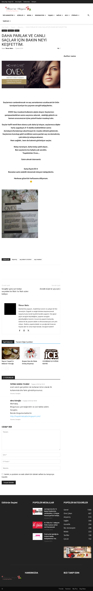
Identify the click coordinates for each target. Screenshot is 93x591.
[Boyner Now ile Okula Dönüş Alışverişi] (31, 353)
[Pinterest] (15, 53)
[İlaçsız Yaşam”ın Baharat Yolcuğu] (10, 353)
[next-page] (7, 368)
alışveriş (14, 259)
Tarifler (6, 21)
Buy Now (82, 589)
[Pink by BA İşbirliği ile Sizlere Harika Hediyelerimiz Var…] (37, 536)
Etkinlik (75, 15)
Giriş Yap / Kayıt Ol (7, 2)
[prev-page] (3, 368)
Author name (70, 56)
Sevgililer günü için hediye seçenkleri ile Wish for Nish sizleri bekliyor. (15, 291)
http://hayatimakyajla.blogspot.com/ (25, 416)
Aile (66, 15)
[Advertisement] (78, 75)
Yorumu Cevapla (15, 393)
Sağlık (58, 15)
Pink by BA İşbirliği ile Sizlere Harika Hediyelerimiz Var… (51, 536)
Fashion (68, 589)
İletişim (34, 2)
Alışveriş (20, 27)
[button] (88, 15)
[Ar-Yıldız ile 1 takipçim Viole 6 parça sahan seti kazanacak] (37, 525)
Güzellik (20, 15)
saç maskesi (38, 259)
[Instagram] (25, 330)
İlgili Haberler (8, 342)
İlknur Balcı (9, 48)
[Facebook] (4, 53)
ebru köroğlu (15, 400)
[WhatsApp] (20, 53)
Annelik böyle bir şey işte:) (50, 289)
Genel (17, 30)
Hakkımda (26, 2)
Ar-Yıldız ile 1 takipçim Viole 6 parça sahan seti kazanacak (51, 525)
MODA (29, 15)
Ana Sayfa (18, 2)
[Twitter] (9, 53)
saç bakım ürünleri (25, 259)
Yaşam (50, 15)
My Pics (75, 589)
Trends (61, 589)
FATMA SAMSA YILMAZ (19, 384)
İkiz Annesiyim (8, 15)
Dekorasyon (39, 15)
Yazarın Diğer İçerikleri (24, 342)
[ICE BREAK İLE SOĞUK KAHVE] (51, 353)
